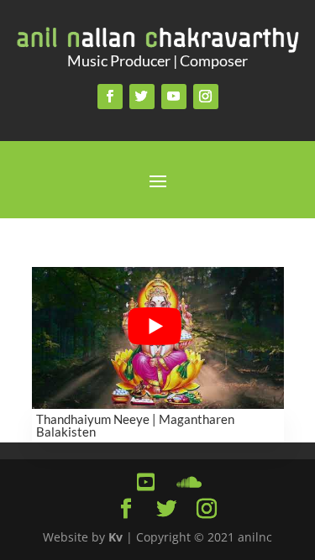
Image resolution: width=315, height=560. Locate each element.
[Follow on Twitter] (142, 96)
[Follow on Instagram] (205, 96)
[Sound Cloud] (186, 482)
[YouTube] (146, 482)
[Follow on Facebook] (110, 96)
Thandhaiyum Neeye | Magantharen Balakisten (135, 425)
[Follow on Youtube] (173, 96)
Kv (115, 537)
